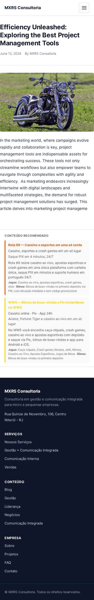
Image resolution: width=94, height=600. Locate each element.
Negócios (12, 515)
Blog (8, 489)
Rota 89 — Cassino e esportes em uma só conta (45, 245)
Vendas (10, 467)
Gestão (10, 498)
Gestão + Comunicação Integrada (31, 450)
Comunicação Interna (22, 458)
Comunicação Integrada (24, 523)
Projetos (11, 554)
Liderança (12, 506)
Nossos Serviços (18, 442)
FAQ (8, 562)
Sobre (9, 545)
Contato (11, 571)
